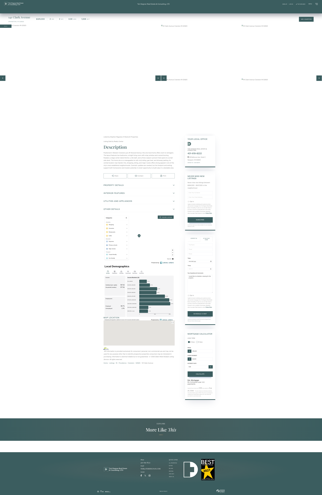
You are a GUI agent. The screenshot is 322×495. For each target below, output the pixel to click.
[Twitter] (145, 475)
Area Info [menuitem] (171, 473)
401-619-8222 (301, 4)
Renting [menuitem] (171, 471)
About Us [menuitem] (171, 476)
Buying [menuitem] (171, 465)
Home (106, 363)
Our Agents (197, 162)
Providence (122, 363)
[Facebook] (141, 475)
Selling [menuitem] (171, 468)
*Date (189, 258)
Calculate (200, 374)
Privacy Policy (209, 213)
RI (116, 363)
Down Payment (192, 355)
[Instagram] (149, 475)
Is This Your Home (206, 239)
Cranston (131, 363)
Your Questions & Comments (195, 273)
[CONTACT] (306, 19)
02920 (138, 363)
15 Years (200, 342)
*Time (189, 265)
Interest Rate (192, 363)
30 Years (192, 342)
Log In (291, 4)
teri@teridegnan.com (150, 469)
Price (189, 347)
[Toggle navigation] (313, 4)
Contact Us (190, 162)
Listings (112, 363)
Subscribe (200, 220)
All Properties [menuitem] (173, 463)
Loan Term (191, 338)
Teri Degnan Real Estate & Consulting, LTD (153, 4)
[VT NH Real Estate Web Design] (220, 491)
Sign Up (284, 4)
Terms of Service (195, 320)
